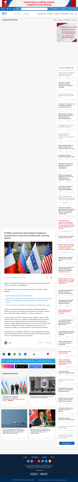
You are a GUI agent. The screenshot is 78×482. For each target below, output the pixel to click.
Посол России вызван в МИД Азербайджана (19, 295)
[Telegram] (9, 9)
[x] (35, 461)
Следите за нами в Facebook (36, 366)
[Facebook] (1, 9)
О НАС (25, 457)
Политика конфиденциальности (58, 479)
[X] (5, 9)
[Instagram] (3, 9)
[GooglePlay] (34, 474)
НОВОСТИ (57, 14)
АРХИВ (44, 457)
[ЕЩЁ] (76, 13)
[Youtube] (7, 9)
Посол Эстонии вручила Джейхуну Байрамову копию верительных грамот (28, 305)
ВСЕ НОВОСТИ (41, 14)
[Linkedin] (11, 9)
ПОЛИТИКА (50, 14)
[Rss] (13, 9)
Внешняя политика (71, 20)
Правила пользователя (43, 479)
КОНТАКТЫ (34, 457)
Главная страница (58, 20)
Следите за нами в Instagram (8, 366)
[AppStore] (44, 474)
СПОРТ (72, 14)
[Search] (45, 9)
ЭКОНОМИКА (65, 14)
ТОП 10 (53, 457)
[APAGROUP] (39, 470)
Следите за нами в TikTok (22, 366)
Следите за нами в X (49, 366)
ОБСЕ (40, 342)
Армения (48, 342)
